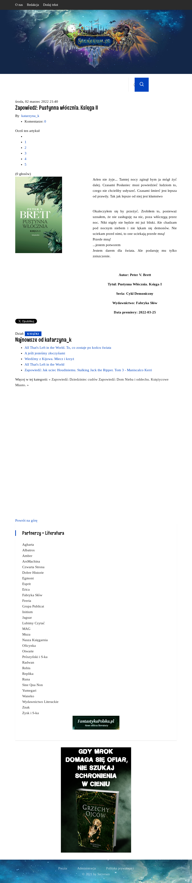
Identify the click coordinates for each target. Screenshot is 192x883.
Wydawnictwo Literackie (40, 702)
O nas (19, 5)
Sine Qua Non (32, 685)
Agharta (28, 544)
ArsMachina (31, 561)
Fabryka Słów (32, 595)
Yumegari (29, 690)
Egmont (28, 578)
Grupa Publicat (33, 606)
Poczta (62, 868)
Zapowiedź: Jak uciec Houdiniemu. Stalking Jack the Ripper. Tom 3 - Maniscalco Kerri (88, 370)
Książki (33, 333)
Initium (27, 612)
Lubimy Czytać (33, 623)
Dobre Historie (33, 572)
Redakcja (33, 5)
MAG (26, 629)
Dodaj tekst (50, 5)
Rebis (26, 668)
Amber (27, 556)
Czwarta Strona (33, 567)
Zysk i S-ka (30, 713)
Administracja (86, 868)
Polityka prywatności (120, 868)
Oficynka (29, 645)
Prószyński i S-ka (35, 657)
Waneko (28, 696)
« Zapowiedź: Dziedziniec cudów (74, 379)
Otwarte (28, 651)
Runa (26, 679)
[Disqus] (96, 451)
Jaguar (27, 617)
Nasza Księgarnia (35, 640)
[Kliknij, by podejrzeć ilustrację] (38, 214)
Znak (26, 707)
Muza (26, 634)
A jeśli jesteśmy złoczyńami (45, 353)
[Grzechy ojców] (96, 800)
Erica (26, 589)
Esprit (26, 584)
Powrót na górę (26, 520)
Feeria (26, 601)
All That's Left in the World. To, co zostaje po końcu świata (68, 347)
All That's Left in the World (44, 364)
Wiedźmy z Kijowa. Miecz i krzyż (49, 359)
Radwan (28, 662)
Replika (27, 674)
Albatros (28, 550)
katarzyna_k (30, 116)
